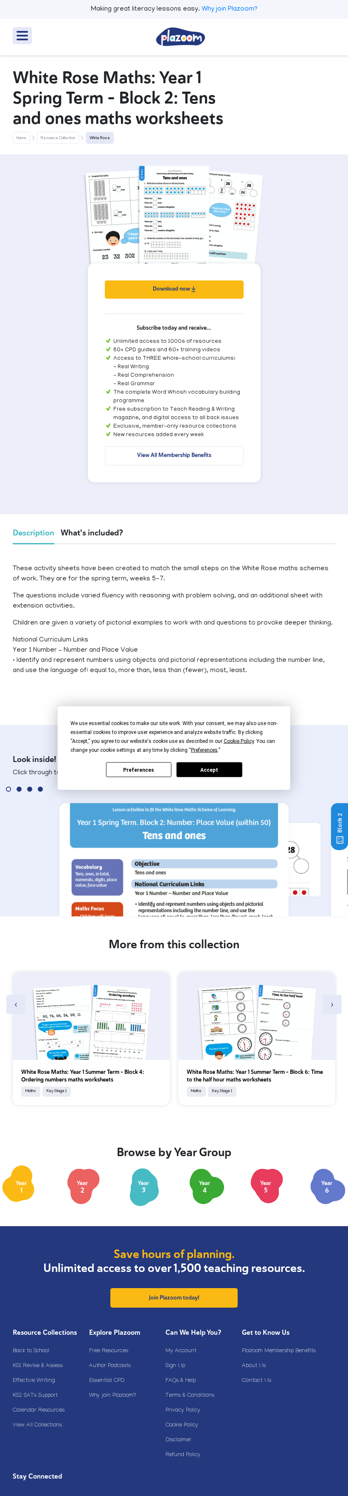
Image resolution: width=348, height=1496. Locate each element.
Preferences (138, 770)
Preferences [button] (204, 750)
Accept (209, 770)
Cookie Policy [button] (239, 741)
